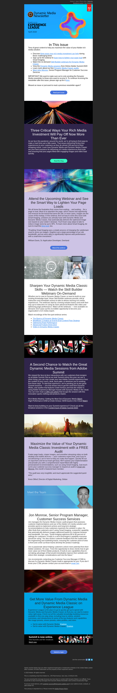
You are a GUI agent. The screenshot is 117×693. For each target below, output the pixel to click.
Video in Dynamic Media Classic (46, 327)
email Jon (75, 563)
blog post (45, 226)
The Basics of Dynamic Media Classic (48, 319)
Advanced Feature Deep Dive (45, 325)
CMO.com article (52, 392)
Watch (79, 399)
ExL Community (89, 3)
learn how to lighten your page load (68, 58)
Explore (63, 624)
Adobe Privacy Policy (61, 689)
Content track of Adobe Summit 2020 (63, 408)
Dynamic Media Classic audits (66, 68)
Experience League (78, 3)
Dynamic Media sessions (50, 66)
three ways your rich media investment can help (59, 54)
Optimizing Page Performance (45, 323)
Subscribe (90, 1)
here (67, 80)
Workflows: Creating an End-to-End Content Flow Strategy (56, 321)
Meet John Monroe (40, 70)
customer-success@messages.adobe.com (56, 684)
